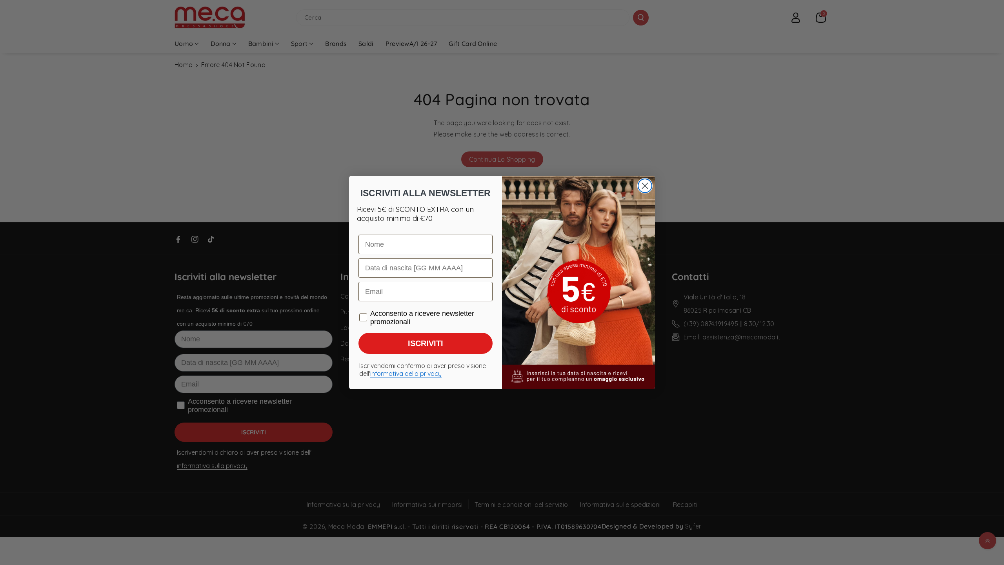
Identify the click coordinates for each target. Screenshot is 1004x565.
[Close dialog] (645, 186)
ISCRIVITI (425, 343)
